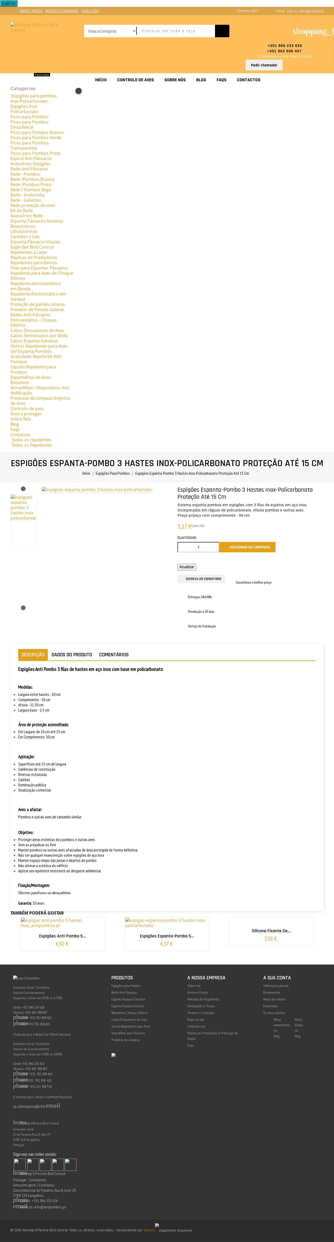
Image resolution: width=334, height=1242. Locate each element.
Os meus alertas (274, 1012)
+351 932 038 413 (39, 1080)
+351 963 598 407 (285, 51)
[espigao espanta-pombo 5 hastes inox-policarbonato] (184, 928)
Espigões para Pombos (125, 985)
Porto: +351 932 (26, 1024)
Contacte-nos (196, 1026)
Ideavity (149, 1230)
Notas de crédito (274, 999)
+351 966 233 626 (285, 46)
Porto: (20, 1080)
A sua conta (277, 977)
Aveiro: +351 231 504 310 (32, 1086)
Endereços (270, 1006)
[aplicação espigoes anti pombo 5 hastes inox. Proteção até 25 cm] (79, 966)
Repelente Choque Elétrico (129, 1012)
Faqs (190, 1045)
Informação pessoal (275, 985)
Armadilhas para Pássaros (128, 1033)
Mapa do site (195, 1019)
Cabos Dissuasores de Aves (129, 1019)
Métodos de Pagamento (203, 999)
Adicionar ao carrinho (247, 547)
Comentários (114, 654)
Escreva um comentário (203, 579)
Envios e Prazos (197, 992)
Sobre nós (193, 985)
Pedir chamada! (264, 65)
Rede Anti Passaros (124, 992)
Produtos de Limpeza (125, 1039)
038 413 (45, 1024)
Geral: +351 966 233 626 (28, 1007)
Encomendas (271, 992)
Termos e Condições (200, 1012)
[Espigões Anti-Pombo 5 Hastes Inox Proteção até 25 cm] (79, 947)
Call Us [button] (8, 3)
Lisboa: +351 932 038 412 (32, 1017)
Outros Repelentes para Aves (130, 1026)
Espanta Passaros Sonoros (128, 999)
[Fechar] (78, 91)
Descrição (33, 654)
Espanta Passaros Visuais (127, 1006)
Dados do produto (72, 654)
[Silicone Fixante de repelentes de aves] (288, 925)
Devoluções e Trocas (200, 1006)
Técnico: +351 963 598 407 (30, 1012)
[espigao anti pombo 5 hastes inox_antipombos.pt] (79, 928)
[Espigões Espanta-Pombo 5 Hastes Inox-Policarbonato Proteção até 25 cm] (184, 949)
